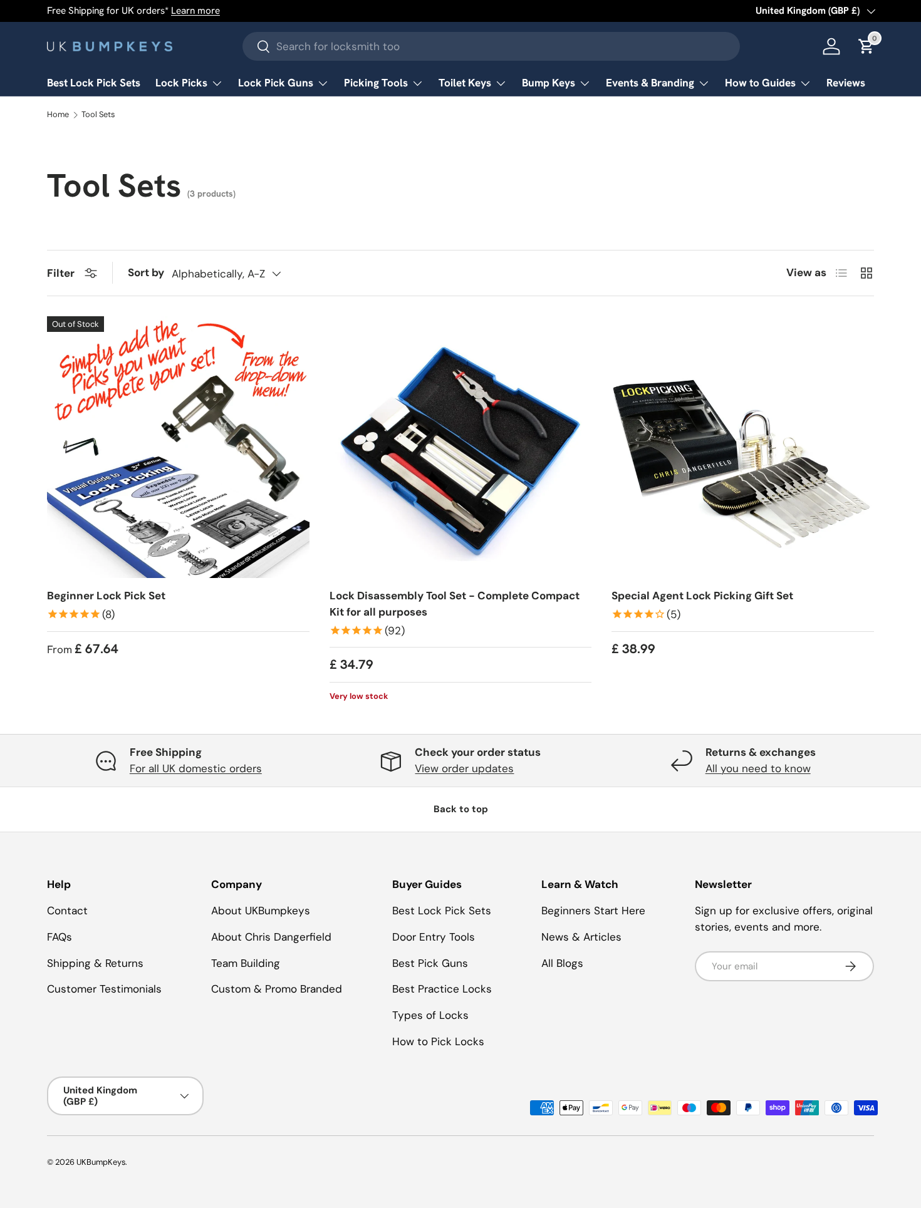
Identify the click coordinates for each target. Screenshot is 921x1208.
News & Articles (581, 937)
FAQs (59, 937)
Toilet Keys (465, 83)
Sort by (146, 272)
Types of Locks (430, 1015)
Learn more (195, 10)
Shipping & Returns (95, 963)
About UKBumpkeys (260, 910)
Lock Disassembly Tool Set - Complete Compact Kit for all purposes (455, 604)
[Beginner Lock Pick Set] (178, 447)
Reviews (845, 83)
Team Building (245, 963)
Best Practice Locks (442, 989)
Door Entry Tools (433, 937)
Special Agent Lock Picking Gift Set (702, 595)
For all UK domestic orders (196, 768)
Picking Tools (376, 83)
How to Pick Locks (438, 1041)
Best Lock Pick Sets (93, 83)
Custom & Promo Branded (276, 989)
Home (58, 115)
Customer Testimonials (104, 989)
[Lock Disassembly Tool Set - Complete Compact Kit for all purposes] (461, 447)
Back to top (461, 809)
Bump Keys (548, 83)
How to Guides (760, 83)
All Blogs (562, 963)
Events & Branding (650, 83)
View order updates (464, 768)
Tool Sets (98, 115)
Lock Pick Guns (275, 83)
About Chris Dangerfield (271, 937)
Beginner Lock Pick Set (106, 595)
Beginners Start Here (593, 910)
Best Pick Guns (430, 963)
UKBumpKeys (100, 1162)
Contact (67, 910)
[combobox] (491, 46)
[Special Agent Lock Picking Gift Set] (742, 447)
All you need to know (758, 768)
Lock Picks (181, 83)
